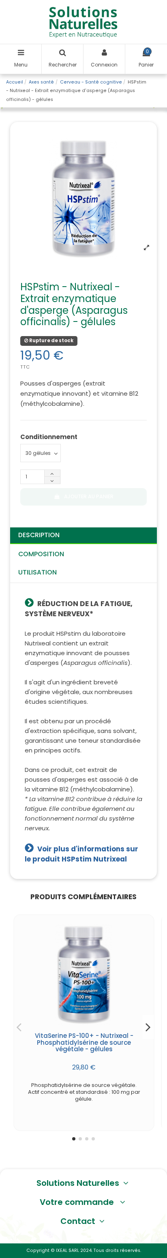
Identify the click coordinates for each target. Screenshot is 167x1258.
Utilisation (37, 572)
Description (39, 535)
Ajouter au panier (88, 496)
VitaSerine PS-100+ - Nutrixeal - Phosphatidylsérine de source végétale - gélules (84, 1042)
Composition (41, 554)
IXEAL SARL (67, 1250)
